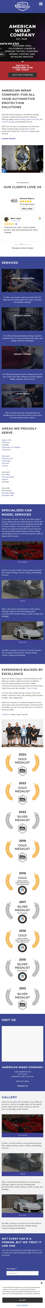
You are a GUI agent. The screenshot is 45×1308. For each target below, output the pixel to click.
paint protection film (35, 119)
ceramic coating (8, 122)
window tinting (20, 119)
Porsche (15, 519)
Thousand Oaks (8, 477)
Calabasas (6, 442)
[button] (41, 1283)
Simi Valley (6, 474)
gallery (15, 1102)
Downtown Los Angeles (11, 447)
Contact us (24, 131)
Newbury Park (7, 458)
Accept (22, 1300)
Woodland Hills (8, 495)
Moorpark (5, 456)
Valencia (5, 479)
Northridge (6, 461)
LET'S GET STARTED (22, 75)
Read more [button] (8, 238)
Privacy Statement (22, 1305)
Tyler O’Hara (32, 688)
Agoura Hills (6, 440)
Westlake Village (8, 493)
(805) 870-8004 (22, 1081)
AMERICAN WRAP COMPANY (22, 1067)
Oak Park (5, 463)
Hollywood (6, 449)
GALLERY (9, 1097)
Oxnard (5, 465)
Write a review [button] (27, 209)
